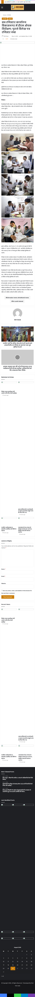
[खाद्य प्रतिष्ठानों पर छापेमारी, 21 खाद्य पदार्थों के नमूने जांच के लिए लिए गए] (26, 444)
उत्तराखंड (9, 15)
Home (4, 15)
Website (3, 583)
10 (3, 961)
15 (26, 961)
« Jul (2, 976)
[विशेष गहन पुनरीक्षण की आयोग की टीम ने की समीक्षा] (9, 385)
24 (3, 968)
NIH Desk (6, 36)
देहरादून (10, 18)
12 (12, 961)
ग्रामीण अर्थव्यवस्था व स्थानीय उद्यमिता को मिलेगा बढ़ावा (8, 529)
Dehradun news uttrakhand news (18, 297)
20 (17, 965)
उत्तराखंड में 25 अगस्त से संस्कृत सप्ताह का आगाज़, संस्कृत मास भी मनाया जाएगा (25, 530)
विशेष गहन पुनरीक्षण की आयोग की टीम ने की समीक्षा (9, 392)
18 (8, 965)
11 (8, 961)
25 (8, 968)
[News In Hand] (17, 7)
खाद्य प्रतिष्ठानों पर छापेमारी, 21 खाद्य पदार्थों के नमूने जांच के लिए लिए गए (19, 2)
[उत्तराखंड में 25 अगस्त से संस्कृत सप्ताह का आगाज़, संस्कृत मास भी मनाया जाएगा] (26, 521)
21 (22, 965)
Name (3, 569)
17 (3, 965)
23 (31, 965)
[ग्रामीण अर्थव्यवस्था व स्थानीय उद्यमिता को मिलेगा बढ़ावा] (9, 521)
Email (3, 576)
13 (17, 961)
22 (26, 965)
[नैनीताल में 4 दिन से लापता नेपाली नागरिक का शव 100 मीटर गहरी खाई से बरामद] (28, 940)
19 (12, 965)
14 (22, 961)
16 (31, 961)
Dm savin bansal (17, 301)
